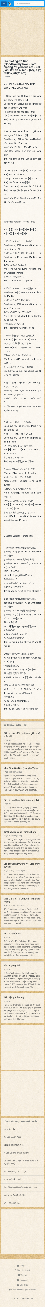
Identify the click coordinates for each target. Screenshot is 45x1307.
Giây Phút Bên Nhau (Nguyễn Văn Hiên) (20, 1187)
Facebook (24, 1280)
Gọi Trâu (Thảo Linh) (12, 1179)
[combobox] (29, 3)
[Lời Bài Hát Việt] (10, 4)
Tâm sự (23, 1275)
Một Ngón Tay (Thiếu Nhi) (15, 1195)
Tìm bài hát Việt (23, 1270)
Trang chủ (24, 1265)
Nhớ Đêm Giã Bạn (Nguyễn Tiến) (21, 768)
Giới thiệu (24, 1285)
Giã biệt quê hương (14, 997)
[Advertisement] (22, 32)
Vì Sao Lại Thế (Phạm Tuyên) (16, 1153)
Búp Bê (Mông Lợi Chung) (15, 1171)
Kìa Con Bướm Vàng (12, 1137)
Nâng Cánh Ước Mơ (12, 1203)
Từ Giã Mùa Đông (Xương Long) (20, 832)
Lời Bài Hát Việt (26, 1298)
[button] (4, 3)
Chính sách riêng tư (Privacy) (23, 1290)
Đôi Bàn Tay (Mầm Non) (14, 1145)
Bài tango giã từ (12, 965)
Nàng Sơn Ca (9, 1129)
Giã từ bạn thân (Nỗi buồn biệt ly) (21, 800)
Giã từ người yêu (12, 933)
